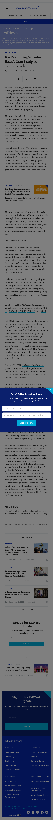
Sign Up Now (26, 423)
